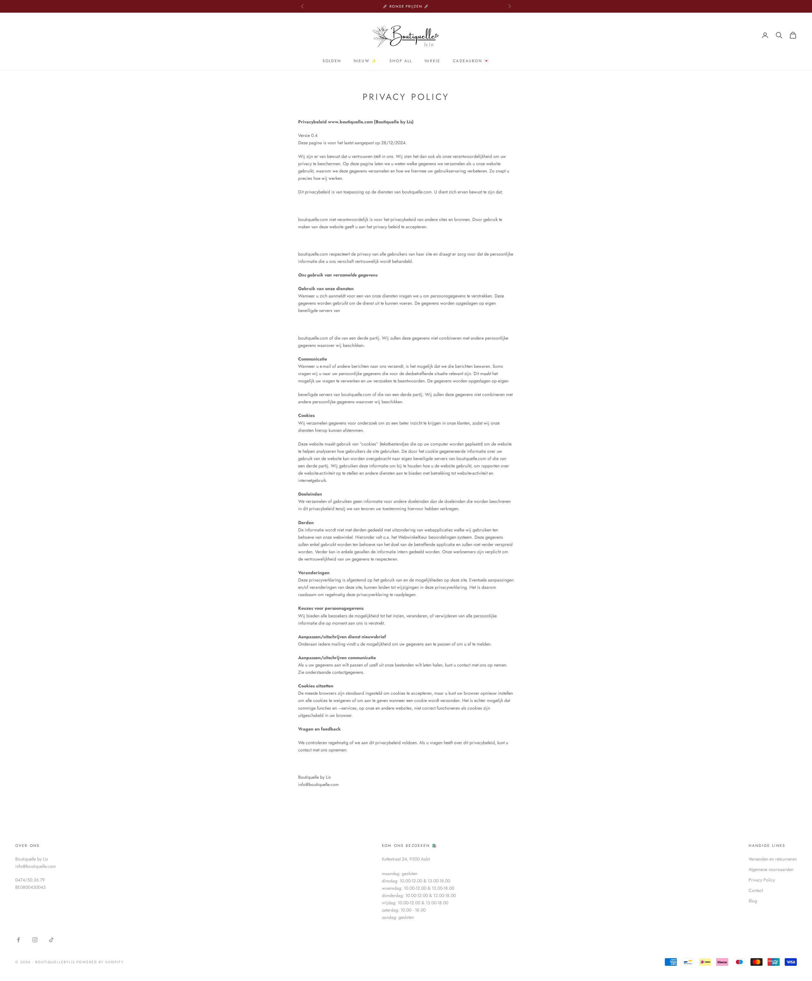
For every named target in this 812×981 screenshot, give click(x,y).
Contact (756, 890)
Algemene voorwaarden (771, 869)
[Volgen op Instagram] (35, 940)
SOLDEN (332, 61)
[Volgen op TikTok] (51, 940)
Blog (753, 901)
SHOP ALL (401, 61)
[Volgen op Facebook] (18, 940)
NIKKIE (432, 61)
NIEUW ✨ (365, 61)
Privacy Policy (762, 880)
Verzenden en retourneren (773, 859)
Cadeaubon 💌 (471, 61)
